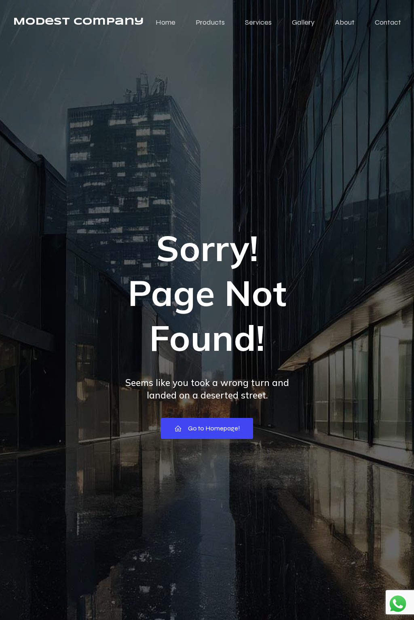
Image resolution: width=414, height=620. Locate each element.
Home (165, 22)
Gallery (303, 22)
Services (258, 22)
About (345, 22)
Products (210, 22)
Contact (388, 22)
